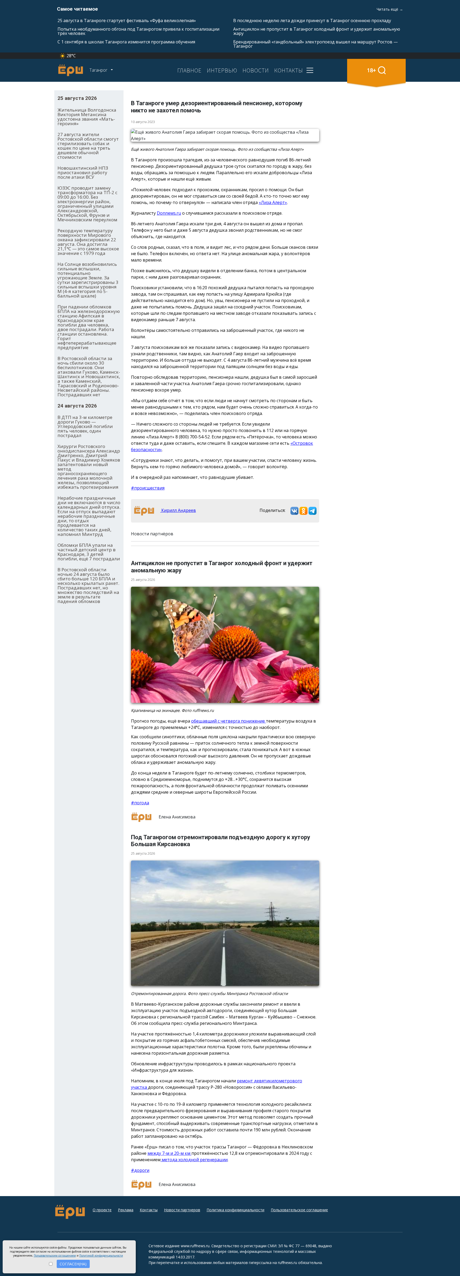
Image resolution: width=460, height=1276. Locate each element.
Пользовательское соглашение (299, 1209)
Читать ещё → (390, 9)
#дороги (140, 1170)
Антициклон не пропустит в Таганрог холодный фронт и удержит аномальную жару (316, 31)
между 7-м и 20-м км (169, 1153)
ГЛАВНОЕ (189, 70)
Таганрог (98, 70)
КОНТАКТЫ (288, 70)
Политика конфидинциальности (235, 1209)
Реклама (125, 1209)
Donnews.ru (169, 213)
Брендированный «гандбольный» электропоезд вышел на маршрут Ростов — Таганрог (315, 44)
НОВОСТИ (256, 70)
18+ (371, 70)
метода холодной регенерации (194, 1160)
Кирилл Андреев (178, 510)
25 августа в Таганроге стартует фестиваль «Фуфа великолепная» (127, 20)
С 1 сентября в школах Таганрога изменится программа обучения (126, 42)
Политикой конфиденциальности (101, 1255)
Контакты (149, 1209)
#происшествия (148, 488)
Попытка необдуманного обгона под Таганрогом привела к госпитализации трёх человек (138, 31)
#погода (140, 803)
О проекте (102, 1209)
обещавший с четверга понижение (228, 721)
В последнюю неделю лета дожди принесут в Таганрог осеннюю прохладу (312, 20)
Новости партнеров (182, 1209)
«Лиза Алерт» (273, 202)
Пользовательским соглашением (55, 1255)
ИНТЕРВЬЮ (222, 70)
